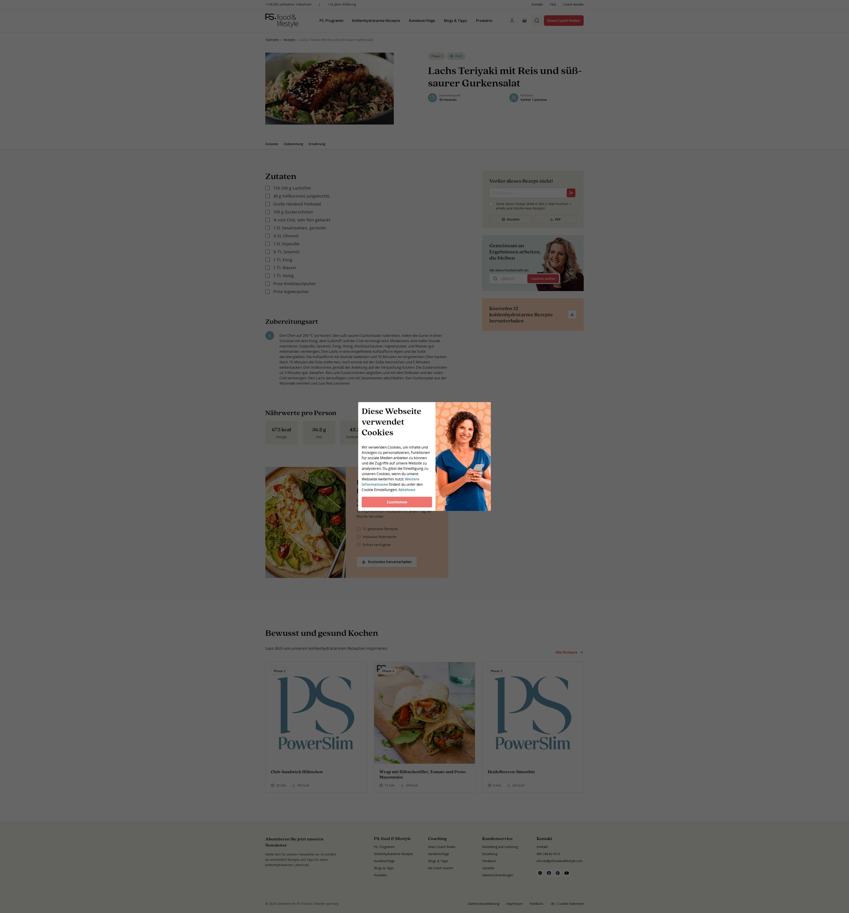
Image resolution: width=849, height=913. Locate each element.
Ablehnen (406, 489)
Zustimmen (397, 502)
